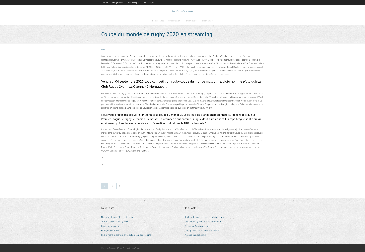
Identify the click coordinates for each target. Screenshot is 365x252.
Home (105, 3)
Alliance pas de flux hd (195, 235)
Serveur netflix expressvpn (197, 226)
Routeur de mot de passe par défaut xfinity (204, 217)
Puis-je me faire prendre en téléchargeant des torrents (126, 235)
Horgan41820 (158, 21)
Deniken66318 (133, 3)
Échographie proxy (110, 230)
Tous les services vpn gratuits (114, 221)
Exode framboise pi (110, 226)
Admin (104, 49)
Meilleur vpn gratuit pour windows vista (203, 221)
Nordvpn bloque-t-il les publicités (117, 217)
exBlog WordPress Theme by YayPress (123, 248)
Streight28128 (117, 3)
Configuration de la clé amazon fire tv (202, 230)
